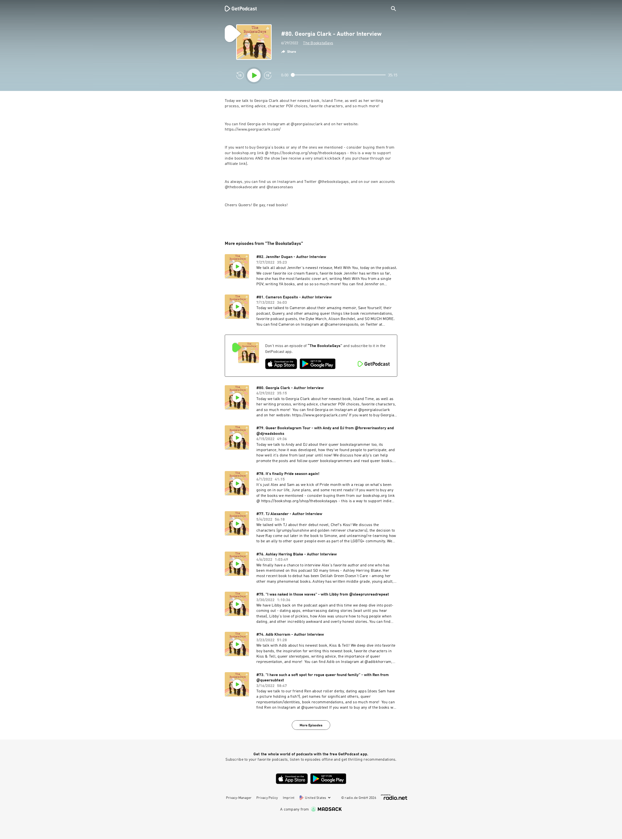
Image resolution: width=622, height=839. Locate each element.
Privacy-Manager (238, 798)
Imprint (289, 798)
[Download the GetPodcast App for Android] (318, 363)
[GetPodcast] (238, 8)
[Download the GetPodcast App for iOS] (281, 363)
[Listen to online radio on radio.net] (394, 797)
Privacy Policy (267, 798)
